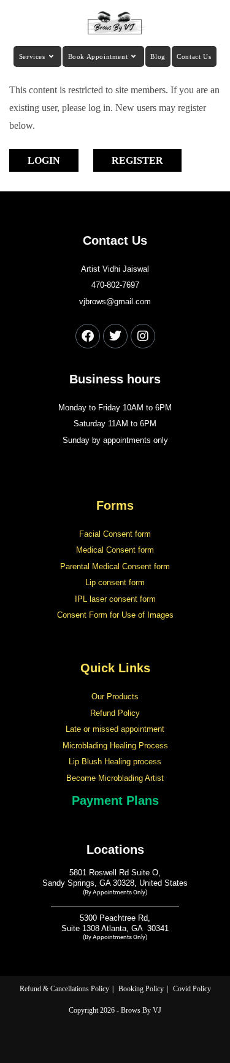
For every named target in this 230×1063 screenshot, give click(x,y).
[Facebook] (87, 336)
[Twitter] (115, 336)
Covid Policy (192, 988)
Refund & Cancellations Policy (64, 988)
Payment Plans (115, 800)
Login (44, 160)
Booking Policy (141, 988)
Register (137, 160)
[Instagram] (143, 336)
